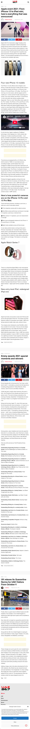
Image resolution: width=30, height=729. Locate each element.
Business (3, 704)
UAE (5, 678)
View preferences (15, 725)
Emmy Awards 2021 (8, 565)
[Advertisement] (15, 150)
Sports (2, 702)
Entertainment (7, 353)
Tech (5, 6)
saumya (7, 587)
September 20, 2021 (19, 19)
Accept (15, 718)
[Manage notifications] (26, 725)
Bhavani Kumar (8, 19)
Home (2, 6)
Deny (15, 722)
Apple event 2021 (8, 342)
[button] (28, 706)
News (5, 576)
